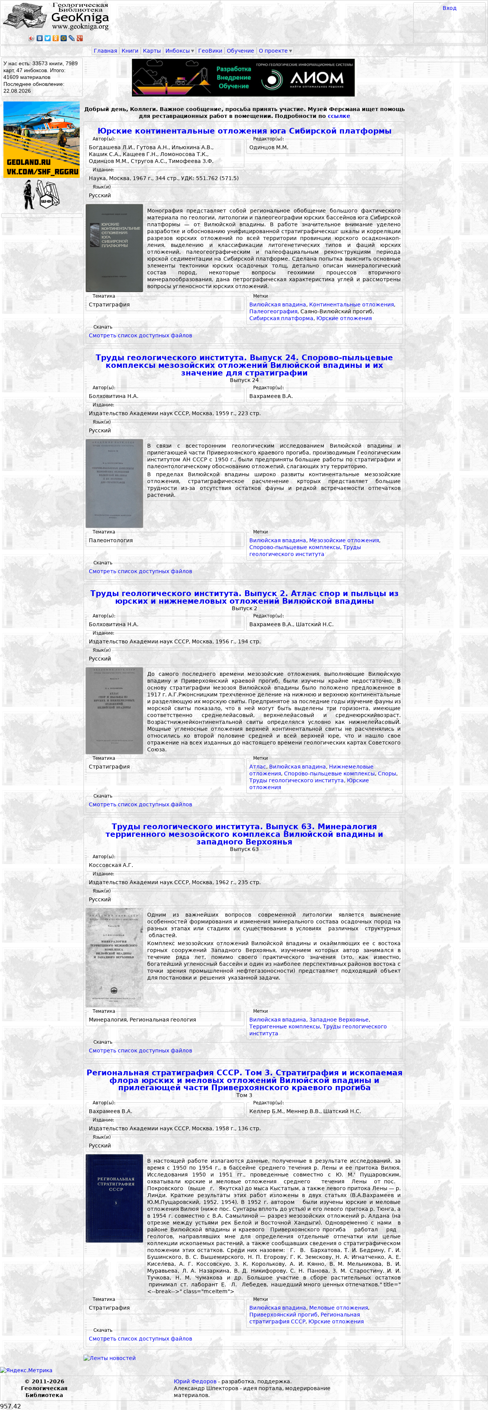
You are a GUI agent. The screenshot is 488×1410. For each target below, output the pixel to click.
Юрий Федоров (195, 1381)
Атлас (257, 767)
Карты (152, 51)
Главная (105, 51)
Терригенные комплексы (284, 1026)
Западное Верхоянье (339, 1020)
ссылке (339, 116)
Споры (387, 773)
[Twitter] (48, 38)
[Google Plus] (80, 38)
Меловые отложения (338, 1308)
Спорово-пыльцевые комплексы (294, 547)
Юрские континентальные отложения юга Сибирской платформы (245, 131)
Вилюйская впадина (277, 304)
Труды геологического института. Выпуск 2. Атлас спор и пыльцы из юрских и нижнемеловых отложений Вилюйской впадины (244, 597)
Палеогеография (273, 311)
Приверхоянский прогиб (283, 1315)
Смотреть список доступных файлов (140, 335)
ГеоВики (210, 51)
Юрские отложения (344, 318)
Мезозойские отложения (344, 540)
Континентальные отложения (351, 304)
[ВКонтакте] (40, 38)
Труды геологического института (296, 780)
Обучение (240, 51)
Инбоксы (177, 51)
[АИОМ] (244, 78)
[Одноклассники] (56, 38)
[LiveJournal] (72, 38)
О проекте (273, 51)
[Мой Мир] (64, 38)
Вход (450, 8)
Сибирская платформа (281, 318)
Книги (130, 51)
